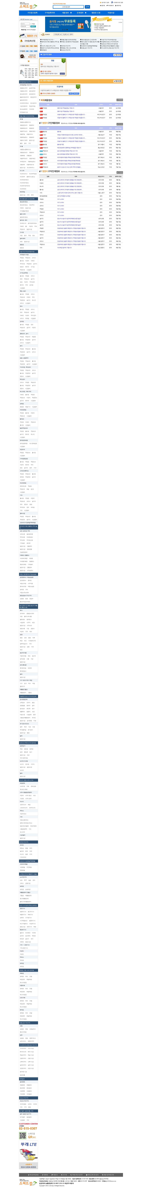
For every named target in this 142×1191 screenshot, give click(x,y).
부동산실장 (31, 586)
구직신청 (120, 172)
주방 (29, 235)
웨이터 (27, 267)
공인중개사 (23, 580)
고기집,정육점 (24, 273)
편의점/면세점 (24, 440)
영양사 (22, 267)
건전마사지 (23, 804)
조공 (33, 727)
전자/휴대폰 (23, 665)
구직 (25, 1107)
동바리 (28, 705)
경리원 (22, 589)
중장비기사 (23, 929)
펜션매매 (22, 1088)
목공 (33, 683)
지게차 (34, 933)
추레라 (34, 936)
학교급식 (22, 379)
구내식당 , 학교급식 (25, 367)
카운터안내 (23, 814)
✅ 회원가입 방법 (99, 24)
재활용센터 (28, 895)
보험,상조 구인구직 (25, 1023)
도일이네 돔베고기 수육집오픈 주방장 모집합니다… (71, 114)
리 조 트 (22, 170)
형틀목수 (22, 711)
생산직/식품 (23, 653)
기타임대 (29, 1094)
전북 (29, 75)
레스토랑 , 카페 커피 (25, 391)
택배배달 (22, 870)
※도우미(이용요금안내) (101, 29)
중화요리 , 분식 (24, 333)
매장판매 (22, 783)
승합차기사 (32, 920)
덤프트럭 (27, 936)
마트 (28, 786)
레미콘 (22, 939)
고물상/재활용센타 (25, 717)
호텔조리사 (30, 134)
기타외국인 (23, 857)
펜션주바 (31, 205)
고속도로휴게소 (24, 471)
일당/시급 (31, 140)
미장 (35, 720)
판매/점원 (33, 786)
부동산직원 (23, 583)
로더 (32, 939)
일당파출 (22, 1075)
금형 (28, 646)
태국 (31, 848)
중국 (26, 851)
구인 (21, 1107)
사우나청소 (28, 795)
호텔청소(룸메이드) (25, 122)
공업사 (33, 628)
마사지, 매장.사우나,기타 (26, 780)
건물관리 (29, 546)
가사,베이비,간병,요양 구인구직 (28, 1045)
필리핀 (22, 851)
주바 (35, 226)
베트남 (22, 848)
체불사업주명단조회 (108, 1174)
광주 (32, 71)
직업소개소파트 (24, 592)
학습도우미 (23, 1055)
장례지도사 (33, 1038)
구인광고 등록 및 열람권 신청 (102, 26)
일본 (26, 854)
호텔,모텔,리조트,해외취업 (27, 116)
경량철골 (22, 705)
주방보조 (22, 229)
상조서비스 (23, 1041)
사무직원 (30, 583)
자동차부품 (23, 656)
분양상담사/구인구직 (25, 595)
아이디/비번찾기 (31, 29)
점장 (21, 282)
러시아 (22, 854)
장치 (31, 468)
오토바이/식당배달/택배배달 (28, 522)
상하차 (22, 917)
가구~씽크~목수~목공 (26, 680)
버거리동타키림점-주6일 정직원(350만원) (68, 157)
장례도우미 (31, 1041)
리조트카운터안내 (25, 186)
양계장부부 (32, 94)
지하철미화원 (23, 561)
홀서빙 (22, 260)
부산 (26, 71)
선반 (25, 637)
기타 (29, 143)
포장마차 (22, 449)
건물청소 (31, 561)
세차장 (22, 886)
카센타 (22, 631)
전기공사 (30, 730)
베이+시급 (31, 1051)
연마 (34, 880)
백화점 (22, 973)
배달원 (34, 336)
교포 (31, 851)
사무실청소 (30, 570)
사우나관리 (28, 798)
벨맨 (21, 143)
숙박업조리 (23, 161)
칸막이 (28, 702)
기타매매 (22, 1094)
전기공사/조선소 (24, 723)
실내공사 (22, 708)
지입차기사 (32, 923)
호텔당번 (31, 128)
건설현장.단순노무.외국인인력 (28, 696)
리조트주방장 (33, 173)
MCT (25, 880)
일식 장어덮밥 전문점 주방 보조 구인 (67, 151)
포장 (33, 622)
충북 (36, 75)
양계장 (31, 749)
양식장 (27, 764)
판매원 (22, 477)
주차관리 (22, 540)
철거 (34, 714)
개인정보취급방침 (34, 1174)
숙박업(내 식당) (24, 254)
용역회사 (29, 619)
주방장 (22, 257)
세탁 (21, 241)
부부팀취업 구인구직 (25, 85)
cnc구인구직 (23, 877)
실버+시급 (31, 1065)
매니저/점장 (23, 982)
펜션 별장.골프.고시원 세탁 (27, 199)
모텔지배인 (32, 158)
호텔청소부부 (23, 88)
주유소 (22, 810)
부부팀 (27, 318)
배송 (35, 926)
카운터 (31, 226)
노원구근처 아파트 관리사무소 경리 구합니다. (70, 193)
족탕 (29, 804)
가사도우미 (23, 1048)
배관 (21, 640)
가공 (28, 628)
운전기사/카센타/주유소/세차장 (28, 905)
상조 (21, 1035)
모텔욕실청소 (31, 161)
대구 (29, 71)
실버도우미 (23, 1065)
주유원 (22, 960)
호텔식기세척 (23, 140)
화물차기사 (23, 914)
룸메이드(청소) (31, 176)
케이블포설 (23, 730)
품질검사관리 (30, 613)
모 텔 (21, 146)
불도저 (22, 933)
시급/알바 (22, 835)
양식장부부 (33, 103)
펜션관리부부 (23, 94)
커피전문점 (23, 410)
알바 (25, 143)
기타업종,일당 (24, 458)
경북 (36, 73)
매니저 (34, 300)
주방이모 (22, 270)
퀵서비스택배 (23, 789)
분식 (21, 346)
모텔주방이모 (30, 164)
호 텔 (21, 119)
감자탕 (31, 285)
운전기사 (22, 908)
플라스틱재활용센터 (25, 901)
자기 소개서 (60, 199)
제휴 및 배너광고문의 (93, 1174)
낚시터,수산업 (24, 761)
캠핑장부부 (33, 97)
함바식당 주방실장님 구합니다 (65, 108)
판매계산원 (23, 486)
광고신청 (118, 55)
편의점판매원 (23, 443)
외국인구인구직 (24, 842)
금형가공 (27, 883)
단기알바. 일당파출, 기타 (26, 1111)
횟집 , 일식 (23, 291)
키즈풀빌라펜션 (24, 211)
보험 (21, 1026)
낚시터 (22, 764)
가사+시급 (31, 1048)
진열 (31, 976)
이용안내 (55, 1174)
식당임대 (29, 1091)
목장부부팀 (32, 106)
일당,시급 (22, 926)
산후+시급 (31, 1061)
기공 (29, 727)
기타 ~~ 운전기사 (25, 945)
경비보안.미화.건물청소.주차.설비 (28, 527)
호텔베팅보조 (23, 128)
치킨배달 (29, 867)
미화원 (31, 558)
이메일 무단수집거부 (77, 1174)
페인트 (28, 708)
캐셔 (26, 976)
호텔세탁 (31, 137)
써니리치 (22, 832)
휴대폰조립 (23, 668)
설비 (33, 705)
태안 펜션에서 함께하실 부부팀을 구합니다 (69, 147)
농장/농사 (22, 746)
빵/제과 (22, 419)
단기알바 (22, 1117)
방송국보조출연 (24, 826)
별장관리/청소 (24, 217)
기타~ (35, 468)
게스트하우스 (30, 167)
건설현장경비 (23, 552)
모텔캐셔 (31, 152)
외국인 (34, 717)
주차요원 (22, 537)
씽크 (25, 683)
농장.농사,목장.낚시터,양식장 (28, 743)
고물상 (30, 692)
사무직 (28, 622)
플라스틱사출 (28, 616)
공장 (21, 634)
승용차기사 (23, 911)
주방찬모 (29, 264)
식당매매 (22, 1091)
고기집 (33, 267)
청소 (33, 235)
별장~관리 (23, 214)
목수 (29, 683)
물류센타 (22, 619)
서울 (29, 69)
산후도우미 (23, 1061)
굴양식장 (29, 767)
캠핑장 (22, 244)
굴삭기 (27, 939)
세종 (29, 77)
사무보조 (29, 625)
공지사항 (64, 1174)
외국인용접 (23, 1104)
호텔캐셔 (31, 125)
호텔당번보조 (23, 125)
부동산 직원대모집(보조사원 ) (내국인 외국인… (70, 135)
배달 (28, 489)
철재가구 (22, 686)
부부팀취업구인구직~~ (26, 82)
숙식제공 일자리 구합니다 (64, 247)
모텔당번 (29, 155)
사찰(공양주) (23, 829)
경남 (32, 73)
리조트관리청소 (24, 180)
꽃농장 (26, 752)
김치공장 (22, 659)
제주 (26, 77)
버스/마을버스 (24, 923)
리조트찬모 (23, 189)
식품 (28, 659)
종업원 (22, 407)
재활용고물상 (23, 689)
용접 (21, 637)
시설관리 (22, 622)
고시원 (22, 232)
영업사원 (22, 628)
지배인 (22, 208)
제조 (31, 631)
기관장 (22, 798)
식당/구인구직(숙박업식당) (27, 251)
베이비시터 (23, 1051)
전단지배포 (33, 826)
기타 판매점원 (33, 443)
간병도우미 (23, 1058)
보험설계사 (33, 1029)
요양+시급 (31, 1068)
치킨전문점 (23, 483)
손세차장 (27, 889)
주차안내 (22, 264)
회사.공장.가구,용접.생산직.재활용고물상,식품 (28, 606)
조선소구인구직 (24, 1098)
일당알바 (29, 1117)
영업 (26, 1029)
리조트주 (22, 176)
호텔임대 (29, 1085)
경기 (32, 69)
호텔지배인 (32, 131)
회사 (21, 610)
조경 (33, 711)
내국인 (30, 1104)
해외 (32, 77)
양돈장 (26, 749)
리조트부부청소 (24, 103)
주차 (26, 285)
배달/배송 (29, 979)
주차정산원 (30, 540)
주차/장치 (32, 282)
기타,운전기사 (24, 948)
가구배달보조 (23, 920)
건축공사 (22, 702)
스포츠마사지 (23, 807)
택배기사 (30, 914)
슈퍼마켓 (22, 786)
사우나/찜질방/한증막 (26, 792)
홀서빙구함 (60, 144)
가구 (21, 683)
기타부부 (31, 109)
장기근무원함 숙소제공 (63, 196)
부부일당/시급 (24, 112)
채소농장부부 (23, 109)
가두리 (33, 764)
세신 (34, 795)
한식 (21, 306)
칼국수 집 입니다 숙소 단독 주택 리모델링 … (69, 167)
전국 (26, 69)
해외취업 (22, 192)
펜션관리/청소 (24, 202)
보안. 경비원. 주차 (25, 531)
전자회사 (22, 613)
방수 (33, 708)
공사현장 (29, 720)
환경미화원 (23, 564)
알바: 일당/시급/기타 (25, 1114)
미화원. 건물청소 (24, 555)
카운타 (26, 282)
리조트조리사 (23, 173)
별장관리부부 (23, 100)
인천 (36, 69)
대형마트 (22, 985)
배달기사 (27, 407)
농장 (21, 752)
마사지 (22, 801)
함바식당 (22, 513)
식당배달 (22, 867)
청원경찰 (29, 549)
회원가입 (23, 29)
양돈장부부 (32, 91)
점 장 (32, 489)
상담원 (22, 598)
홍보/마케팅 (23, 1032)
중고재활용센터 (24, 898)
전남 (26, 75)
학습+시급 (31, 1055)
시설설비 (29, 714)
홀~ (26, 226)
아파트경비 (30, 537)
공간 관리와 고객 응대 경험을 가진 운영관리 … (70, 180)
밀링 (29, 637)
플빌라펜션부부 (24, 97)
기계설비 (22, 543)
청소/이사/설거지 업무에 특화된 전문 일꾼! (69, 218)
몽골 (26, 848)
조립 (21, 616)
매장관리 (22, 979)
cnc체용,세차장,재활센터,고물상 (28, 874)
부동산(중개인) (24, 820)
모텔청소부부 (23, 91)
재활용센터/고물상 (25, 892)
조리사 (34, 257)
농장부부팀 (32, 88)
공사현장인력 (23, 699)
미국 (31, 854)
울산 (26, 73)
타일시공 (22, 714)
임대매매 (22, 1082)
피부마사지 (32, 807)
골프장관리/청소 (32, 223)
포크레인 (27, 933)
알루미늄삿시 (23, 643)
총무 (25, 235)
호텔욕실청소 (23, 137)
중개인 (30, 580)
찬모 (21, 279)
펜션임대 (29, 1088)
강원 (29, 73)
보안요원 (22, 534)
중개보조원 (23, 586)
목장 (21, 749)
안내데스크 (23, 223)
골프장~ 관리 (23, 220)
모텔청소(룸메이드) (25, 149)
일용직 (28, 711)
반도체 (30, 668)
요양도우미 (23, 1068)
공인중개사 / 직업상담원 (26, 577)
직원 (21, 235)
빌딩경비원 (30, 534)
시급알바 (29, 270)
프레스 (22, 883)
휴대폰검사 (23, 671)
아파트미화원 (23, 558)
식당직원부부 (23, 106)
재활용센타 (23, 692)
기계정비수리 (32, 640)
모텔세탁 (22, 164)
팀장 (26, 598)
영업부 (31, 598)
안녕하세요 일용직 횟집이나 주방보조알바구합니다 (71, 228)
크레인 (22, 942)
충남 (32, 75)
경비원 (28, 543)
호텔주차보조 (23, 131)
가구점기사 (28, 917)
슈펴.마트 (22, 997)
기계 (32, 646)
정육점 (22, 403)
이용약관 (45, 1174)
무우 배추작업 (24, 758)
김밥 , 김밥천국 (24, 358)
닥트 (33, 637)
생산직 (34, 656)
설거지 (35, 264)
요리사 (22, 303)
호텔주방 (22, 134)
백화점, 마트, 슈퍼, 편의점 (27, 970)
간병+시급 (31, 1058)
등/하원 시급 (23, 1071)
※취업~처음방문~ (99, 28)
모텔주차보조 (23, 158)
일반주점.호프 (24, 428)
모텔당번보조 (23, 152)
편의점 (22, 1010)
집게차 (22, 936)
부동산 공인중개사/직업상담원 (28, 574)
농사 (31, 752)
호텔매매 (22, 1085)
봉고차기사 (31, 911)
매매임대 (22, 1079)
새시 (25, 640)
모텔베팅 (22, 155)
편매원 (22, 976)
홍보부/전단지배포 (25, 601)
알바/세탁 (22, 238)
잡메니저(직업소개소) (26, 823)
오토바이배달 (23, 864)
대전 (36, 71)
